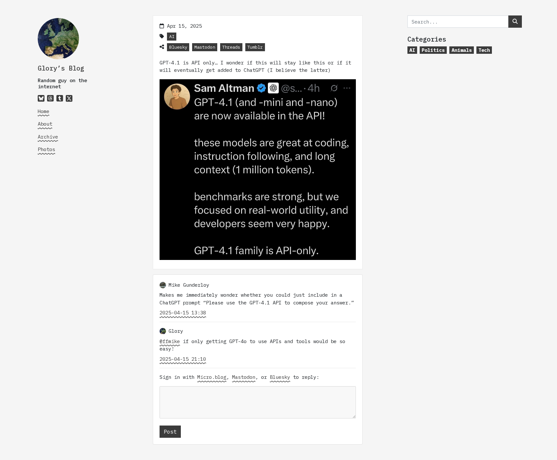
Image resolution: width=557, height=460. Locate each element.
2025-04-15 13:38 (183, 312)
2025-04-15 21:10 (183, 359)
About (45, 123)
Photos (46, 149)
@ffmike (170, 341)
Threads (231, 47)
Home (43, 111)
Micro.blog (211, 377)
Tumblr (255, 47)
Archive (48, 136)
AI (171, 36)
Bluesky (178, 47)
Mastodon (204, 47)
